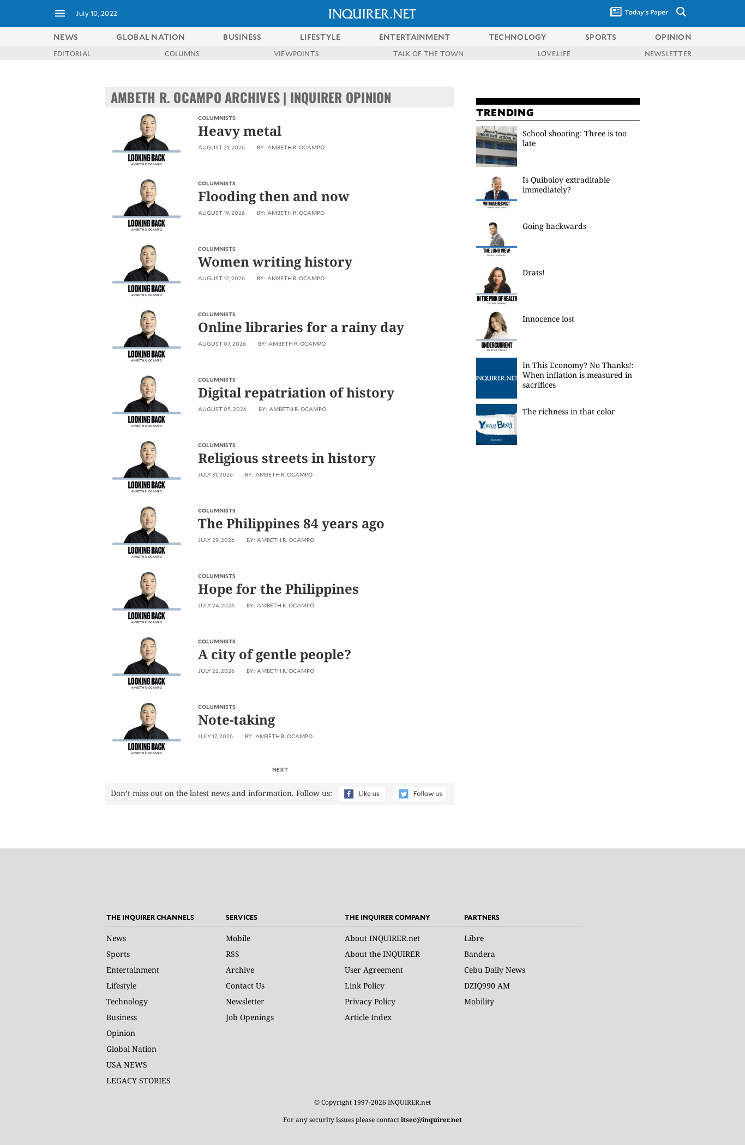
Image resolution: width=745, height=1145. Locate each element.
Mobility (479, 1001)
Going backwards (555, 226)
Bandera (479, 954)
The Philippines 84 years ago (291, 523)
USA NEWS (126, 1064)
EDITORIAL (72, 53)
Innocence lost (548, 319)
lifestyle (320, 37)
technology (518, 37)
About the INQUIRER (382, 954)
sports (601, 37)
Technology (127, 1001)
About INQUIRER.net (382, 938)
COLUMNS (182, 53)
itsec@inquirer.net (431, 1119)
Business (121, 1017)
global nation (150, 37)
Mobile (238, 938)
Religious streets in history (287, 458)
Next (280, 769)
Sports (118, 954)
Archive (240, 970)
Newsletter (245, 1001)
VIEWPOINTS (296, 53)
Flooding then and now (274, 196)
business (242, 37)
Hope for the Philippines (278, 589)
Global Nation (131, 1049)
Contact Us (245, 985)
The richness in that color (568, 411)
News (65, 37)
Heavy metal (239, 131)
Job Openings (250, 1017)
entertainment (414, 37)
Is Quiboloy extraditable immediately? (566, 184)
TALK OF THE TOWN (428, 53)
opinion (673, 37)
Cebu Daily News (494, 970)
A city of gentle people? (274, 654)
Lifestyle (121, 985)
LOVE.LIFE (554, 53)
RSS (232, 954)
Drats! (533, 272)
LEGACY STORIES (138, 1080)
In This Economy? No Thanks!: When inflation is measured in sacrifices (578, 375)
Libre (474, 938)
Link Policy (364, 985)
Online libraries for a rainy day (301, 327)
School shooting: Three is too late (574, 138)
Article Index (368, 1017)
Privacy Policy (370, 1001)
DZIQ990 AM (487, 985)
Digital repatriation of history (296, 392)
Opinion (120, 1033)
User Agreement (374, 970)
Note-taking (236, 719)
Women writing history (275, 261)
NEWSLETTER (668, 53)
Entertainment (132, 970)
